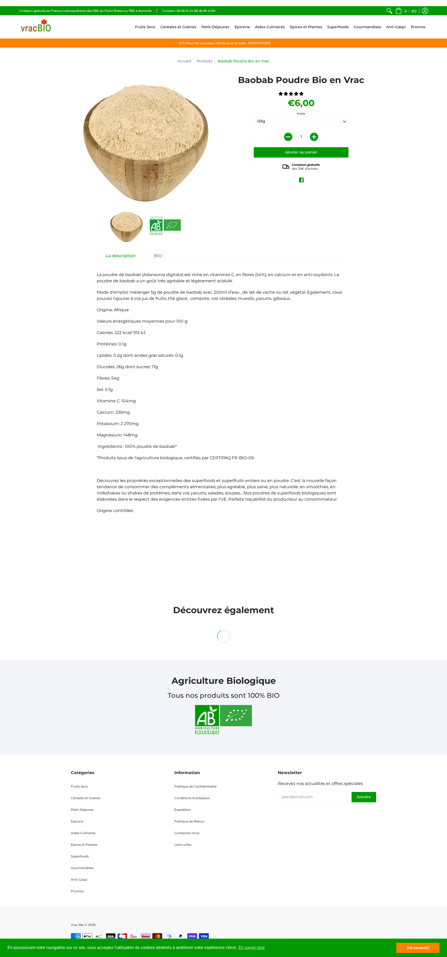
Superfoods (80, 856)
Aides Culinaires (83, 833)
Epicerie (77, 821)
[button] (406, 10)
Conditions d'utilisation (192, 798)
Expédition (182, 810)
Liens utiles (182, 845)
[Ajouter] (314, 137)
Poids (301, 113)
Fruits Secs (79, 786)
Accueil (184, 61)
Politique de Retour (189, 821)
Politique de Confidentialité (195, 786)
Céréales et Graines (85, 798)
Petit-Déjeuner (82, 810)
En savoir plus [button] (252, 947)
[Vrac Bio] (36, 26)
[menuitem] (389, 10)
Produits (204, 61)
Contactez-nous (186, 833)
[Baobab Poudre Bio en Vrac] (126, 226)
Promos (77, 891)
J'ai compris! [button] (418, 948)
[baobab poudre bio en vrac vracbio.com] (165, 226)
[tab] (121, 255)
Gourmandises (82, 868)
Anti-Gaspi (79, 879)
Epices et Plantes (84, 845)
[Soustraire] (288, 137)
